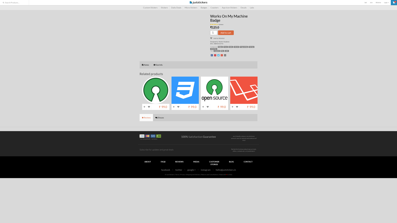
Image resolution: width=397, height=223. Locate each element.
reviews (220, 24)
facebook (165, 169)
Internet (236, 46)
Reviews (179, 162)
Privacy (182, 174)
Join (371, 2)
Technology (214, 48)
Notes (146, 65)
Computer (216, 51)
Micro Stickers (191, 7)
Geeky (230, 46)
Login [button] (386, 2)
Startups (251, 46)
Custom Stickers (150, 7)
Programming (243, 46)
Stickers (164, 7)
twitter (178, 169)
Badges (204, 7)
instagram (206, 169)
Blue (222, 51)
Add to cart (226, 32)
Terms (177, 174)
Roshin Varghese (224, 42)
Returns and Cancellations (209, 174)
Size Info (159, 65)
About (147, 162)
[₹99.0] (155, 103)
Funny (225, 46)
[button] (394, 2)
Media (196, 162)
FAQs (163, 162)
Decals (244, 7)
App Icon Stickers (229, 7)
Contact (248, 162)
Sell (366, 2)
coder (226, 51)
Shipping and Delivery (193, 174)
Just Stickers (198, 2)
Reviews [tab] (147, 117)
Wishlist (378, 2)
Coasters (214, 7)
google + (191, 169)
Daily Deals (176, 7)
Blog (231, 162)
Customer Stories (214, 163)
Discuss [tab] (160, 117)
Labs (252, 7)
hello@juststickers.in (226, 169)
